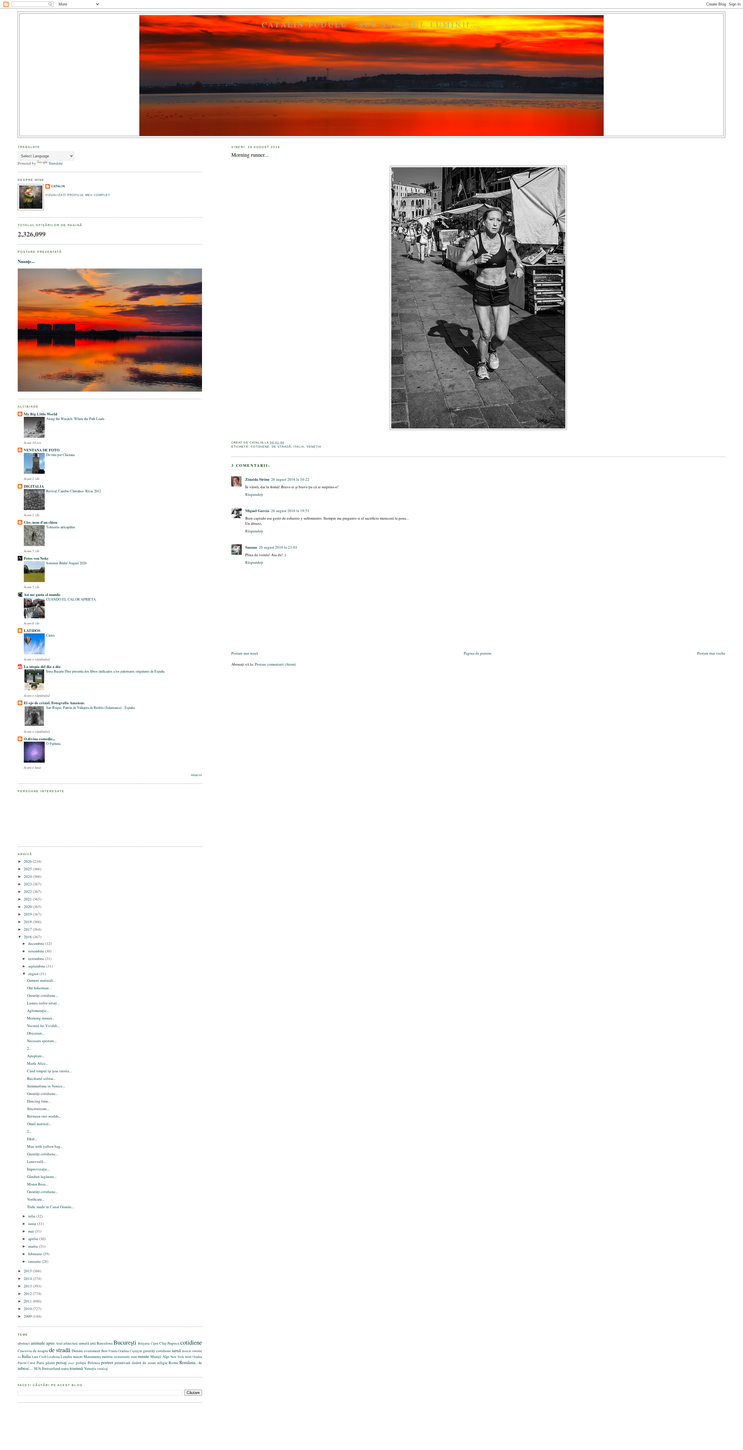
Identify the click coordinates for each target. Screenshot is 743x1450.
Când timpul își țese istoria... (49, 1070)
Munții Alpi (159, 1356)
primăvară (122, 1362)
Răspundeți (254, 494)
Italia (298, 446)
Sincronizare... (38, 1108)
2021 (28, 899)
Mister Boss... (37, 1184)
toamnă (76, 1368)
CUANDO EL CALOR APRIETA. (71, 599)
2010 (28, 1308)
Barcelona (105, 1343)
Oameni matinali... (41, 980)
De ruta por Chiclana (60, 454)
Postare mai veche (711, 653)
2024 (28, 876)
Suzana (251, 547)
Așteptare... (35, 1055)
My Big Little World (40, 414)
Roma (173, 1362)
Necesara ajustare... (42, 1040)
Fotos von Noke (36, 558)
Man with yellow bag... (45, 1146)
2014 (28, 1278)
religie (162, 1362)
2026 (28, 861)
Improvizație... (38, 1169)
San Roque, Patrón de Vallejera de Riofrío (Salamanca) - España (90, 707)
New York (177, 1356)
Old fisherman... (39, 987)
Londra (66, 1356)
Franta (113, 1351)
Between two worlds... (44, 1116)
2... (29, 1048)
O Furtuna (53, 743)
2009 (28, 1316)
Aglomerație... (38, 1010)
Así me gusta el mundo (42, 594)
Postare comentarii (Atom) (275, 664)
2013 (28, 1286)
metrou (107, 1356)
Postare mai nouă (244, 653)
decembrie (36, 943)
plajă (71, 1363)
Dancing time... (39, 1101)
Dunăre (77, 1350)
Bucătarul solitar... (41, 1078)
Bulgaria (143, 1343)
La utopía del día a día (42, 666)
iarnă (176, 1350)
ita (19, 1357)
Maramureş (92, 1356)
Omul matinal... (39, 1123)
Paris (40, 1362)
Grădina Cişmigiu (130, 1351)
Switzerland (51, 1368)
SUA (37, 1368)
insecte (186, 1351)
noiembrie (36, 951)
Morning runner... (250, 154)
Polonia (94, 1362)
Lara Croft (39, 1356)
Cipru (154, 1343)
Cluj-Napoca (169, 1343)
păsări (50, 1362)
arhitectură (70, 1343)
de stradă (281, 446)
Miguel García (257, 510)
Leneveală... (36, 1161)
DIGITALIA (34, 486)
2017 (28, 929)
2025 (28, 868)
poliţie (81, 1362)
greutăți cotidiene (157, 1350)
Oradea (197, 1356)
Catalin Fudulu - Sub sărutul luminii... (371, 24)
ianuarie (35, 1261)
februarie (35, 1253)
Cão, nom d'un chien (40, 522)
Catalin (58, 186)
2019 (28, 914)
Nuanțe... (26, 261)
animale (38, 1343)
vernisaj (102, 1368)
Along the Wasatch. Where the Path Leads (75, 418)
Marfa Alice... (37, 1063)
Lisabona (53, 1356)
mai (31, 1231)
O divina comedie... (39, 738)
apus (50, 1343)
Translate (55, 163)
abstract (24, 1343)
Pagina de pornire (477, 653)
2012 (28, 1293)
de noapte (40, 1350)
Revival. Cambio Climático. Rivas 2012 (73, 491)
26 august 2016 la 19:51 (290, 510)
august (33, 973)
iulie (32, 1216)
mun (134, 1356)
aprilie (33, 1238)
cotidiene (260, 446)
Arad (59, 1343)
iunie (32, 1223)
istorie (197, 1350)
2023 (28, 884)
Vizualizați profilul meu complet (77, 195)
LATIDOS (32, 630)
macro (78, 1356)
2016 (28, 936)
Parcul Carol (26, 1363)
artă (93, 1343)
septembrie (37, 966)
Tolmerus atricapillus (60, 527)
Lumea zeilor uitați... (43, 1003)
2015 (28, 1271)
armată (84, 1343)
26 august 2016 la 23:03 (278, 547)
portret (107, 1362)
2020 (28, 906)
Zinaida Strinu (257, 479)
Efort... (32, 1138)
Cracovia (25, 1350)
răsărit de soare (144, 1362)
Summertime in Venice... (46, 1086)
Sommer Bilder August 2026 (66, 563)
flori (104, 1350)
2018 (28, 921)
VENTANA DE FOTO (41, 450)
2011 (28, 1301)
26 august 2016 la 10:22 (290, 479)
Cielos (50, 635)
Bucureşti (124, 1342)
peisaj (61, 1362)
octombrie (36, 958)
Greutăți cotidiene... (42, 995)
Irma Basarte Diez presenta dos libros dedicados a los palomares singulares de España (105, 671)
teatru (65, 1368)
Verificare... (35, 1199)
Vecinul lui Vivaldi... (43, 1025)
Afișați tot (196, 775)
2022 (28, 891)
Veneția (313, 446)
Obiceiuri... (35, 1033)
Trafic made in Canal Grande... (50, 1206)
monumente (122, 1356)
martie (33, 1246)
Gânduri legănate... (42, 1176)
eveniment (92, 1350)
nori (188, 1356)
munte (143, 1356)
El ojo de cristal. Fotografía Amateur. (54, 702)
